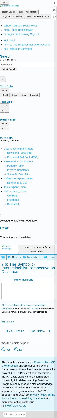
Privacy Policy (38, 394)
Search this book (7, 60)
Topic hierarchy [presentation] (23, 279)
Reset (4, 90)
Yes (8, 349)
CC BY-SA (33, 308)
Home (15, 257)
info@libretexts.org (15, 405)
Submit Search (8, 69)
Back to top (6, 322)
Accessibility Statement (31, 398)
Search (5, 414)
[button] (13, 199)
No (21, 349)
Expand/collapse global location (54, 256)
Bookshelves (33, 257)
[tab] (33, 280)
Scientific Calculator (18, 174)
